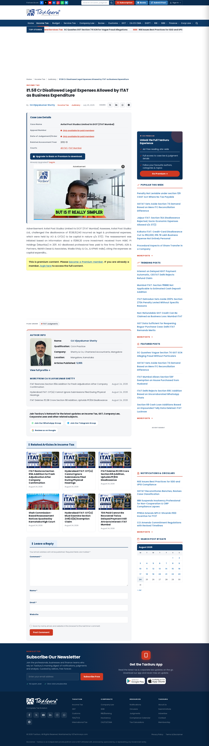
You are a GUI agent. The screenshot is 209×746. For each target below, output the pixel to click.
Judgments (135, 713)
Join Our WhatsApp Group (47, 423)
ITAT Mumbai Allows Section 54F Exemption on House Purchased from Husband (158, 380)
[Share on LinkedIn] (116, 105)
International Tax (79, 722)
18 (147, 574)
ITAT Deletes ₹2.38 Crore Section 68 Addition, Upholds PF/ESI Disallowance (68, 400)
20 (160, 574)
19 (153, 574)
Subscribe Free (92, 676)
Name (33, 590)
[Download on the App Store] (156, 681)
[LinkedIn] (54, 2)
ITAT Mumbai (75, 148)
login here (46, 265)
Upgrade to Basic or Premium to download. (59, 156)
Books (143, 2)
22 (173, 574)
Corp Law (186, 23)
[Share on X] (110, 105)
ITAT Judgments (50, 324)
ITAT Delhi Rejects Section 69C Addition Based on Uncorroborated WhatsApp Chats (159, 394)
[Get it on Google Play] (135, 681)
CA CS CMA (135, 23)
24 (140, 579)
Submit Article (164, 709)
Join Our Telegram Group (83, 423)
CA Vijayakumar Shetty (42, 105)
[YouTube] (50, 2)
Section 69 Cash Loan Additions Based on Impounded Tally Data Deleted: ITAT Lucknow (159, 408)
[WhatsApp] (62, 2)
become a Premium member (86, 262)
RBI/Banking (106, 713)
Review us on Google (45, 430)
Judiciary (52, 79)
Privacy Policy (157, 734)
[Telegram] (66, 2)
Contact (162, 717)
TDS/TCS (76, 717)
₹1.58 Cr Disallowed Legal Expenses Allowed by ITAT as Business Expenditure (77, 93)
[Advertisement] (104, 56)
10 (140, 568)
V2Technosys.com (80, 734)
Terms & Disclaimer (174, 734)
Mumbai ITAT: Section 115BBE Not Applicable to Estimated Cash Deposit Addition (159, 289)
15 (173, 568)
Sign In (175, 2)
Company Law (86, 23)
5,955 (79, 363)
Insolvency (106, 717)
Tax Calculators (137, 722)
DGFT (148, 23)
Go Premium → (160, 173)
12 (153, 568)
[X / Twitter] (45, 2)
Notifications (135, 704)
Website (34, 614)
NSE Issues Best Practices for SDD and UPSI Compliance (133, 29)
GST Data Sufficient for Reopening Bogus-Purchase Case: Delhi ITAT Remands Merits (156, 327)
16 (179, 568)
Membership (164, 722)
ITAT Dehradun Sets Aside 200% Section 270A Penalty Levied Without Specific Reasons (159, 303)
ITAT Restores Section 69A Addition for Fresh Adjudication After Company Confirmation (69, 385)
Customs (113, 23)
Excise (101, 23)
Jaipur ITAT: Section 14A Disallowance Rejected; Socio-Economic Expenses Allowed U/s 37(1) (158, 221)
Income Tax (42, 23)
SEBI (163, 23)
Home (31, 23)
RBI (155, 23)
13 (160, 568)
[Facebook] (41, 2)
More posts (143, 255)
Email (33, 602)
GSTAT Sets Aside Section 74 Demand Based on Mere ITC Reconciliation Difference (158, 207)
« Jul (139, 590)
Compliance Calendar (140, 717)
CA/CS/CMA (106, 722)
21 (166, 574)
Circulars (134, 709)
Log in (52, 162)
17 (140, 574)
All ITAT (64, 148)
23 (179, 574)
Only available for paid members (78, 130)
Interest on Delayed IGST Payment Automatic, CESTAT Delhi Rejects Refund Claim (156, 275)
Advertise (162, 713)
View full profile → (40, 370)
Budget (56, 23)
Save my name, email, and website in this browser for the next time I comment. (66, 626)
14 (166, 568)
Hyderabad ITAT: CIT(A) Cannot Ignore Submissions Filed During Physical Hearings (67, 393)
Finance (173, 23)
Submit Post (160, 2)
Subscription (126, 2)
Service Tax (70, 23)
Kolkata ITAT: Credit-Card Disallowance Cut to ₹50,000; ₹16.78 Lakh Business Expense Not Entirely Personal (159, 235)
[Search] (111, 3)
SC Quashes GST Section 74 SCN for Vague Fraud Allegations (51, 29)
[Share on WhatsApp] (122, 105)
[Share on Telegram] (128, 105)
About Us (162, 704)
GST (124, 23)
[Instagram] (58, 2)
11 (147, 568)
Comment (35, 556)
